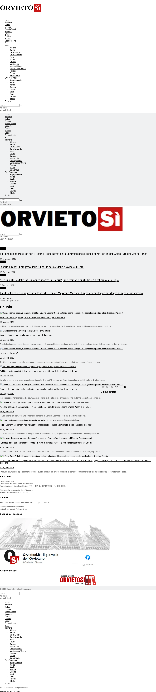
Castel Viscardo (16, 55)
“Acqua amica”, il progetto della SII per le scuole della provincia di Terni (42, 267)
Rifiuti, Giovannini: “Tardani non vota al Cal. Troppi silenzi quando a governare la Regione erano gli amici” (46, 425)
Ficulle (12, 59)
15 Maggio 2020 (7, 376)
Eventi (7, 34)
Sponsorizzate (10, 41)
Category (9, 301)
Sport (7, 43)
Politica (8, 36)
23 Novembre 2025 (8, 259)
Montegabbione (16, 66)
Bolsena (13, 87)
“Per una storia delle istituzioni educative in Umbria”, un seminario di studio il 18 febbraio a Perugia (59, 280)
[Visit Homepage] (62, 232)
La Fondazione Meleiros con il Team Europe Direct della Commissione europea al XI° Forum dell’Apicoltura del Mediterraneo (73, 254)
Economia (8, 31)
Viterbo (12, 99)
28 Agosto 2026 (7, 411)
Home (7, 20)
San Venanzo (15, 75)
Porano (12, 73)
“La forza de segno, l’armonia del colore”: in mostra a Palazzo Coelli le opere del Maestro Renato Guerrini (46, 442)
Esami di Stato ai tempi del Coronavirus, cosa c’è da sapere (26, 335)
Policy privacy (22, 509)
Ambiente (8, 22)
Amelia (12, 85)
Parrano (13, 71)
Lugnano (13, 89)
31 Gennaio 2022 (7, 298)
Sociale (7, 38)
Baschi (12, 50)
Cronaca (8, 27)
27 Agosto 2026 (7, 447)
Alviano (12, 82)
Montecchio (14, 64)
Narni (12, 92)
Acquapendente (16, 80)
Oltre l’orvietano (11, 78)
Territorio (8, 45)
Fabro (12, 57)
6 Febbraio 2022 (7, 285)
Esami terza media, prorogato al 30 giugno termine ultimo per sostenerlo (32, 317)
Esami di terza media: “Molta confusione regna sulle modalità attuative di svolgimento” (38, 389)
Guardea (13, 62)
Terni (12, 94)
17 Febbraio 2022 (7, 272)
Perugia (13, 96)
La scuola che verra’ (9, 353)
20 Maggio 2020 (7, 322)
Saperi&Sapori (10, 29)
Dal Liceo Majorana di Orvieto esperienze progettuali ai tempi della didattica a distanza (38, 371)
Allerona (13, 48)
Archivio (8, 101)
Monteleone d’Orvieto (18, 68)
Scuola (3, 248)
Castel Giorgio (15, 52)
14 (122, 387)
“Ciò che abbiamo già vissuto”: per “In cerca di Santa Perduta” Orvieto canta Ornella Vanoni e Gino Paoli (46, 407)
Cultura (7, 24)
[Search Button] (21, 200)
